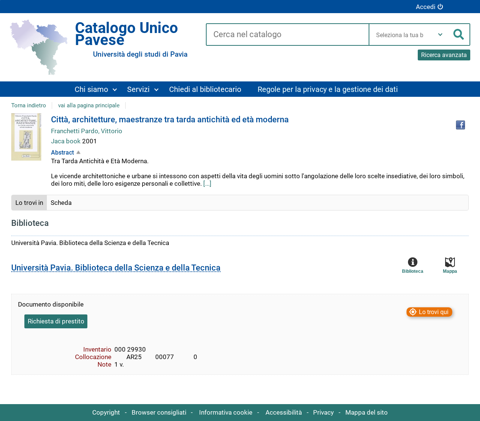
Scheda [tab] (61, 202)
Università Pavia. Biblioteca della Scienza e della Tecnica (115, 267)
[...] (207, 183)
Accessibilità (284, 412)
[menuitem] (95, 89)
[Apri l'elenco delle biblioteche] (440, 34)
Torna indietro (28, 105)
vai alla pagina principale (89, 105)
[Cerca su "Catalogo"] (287, 35)
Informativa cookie (225, 412)
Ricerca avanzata (444, 55)
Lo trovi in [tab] (29, 202)
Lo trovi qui (433, 312)
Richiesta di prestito (56, 321)
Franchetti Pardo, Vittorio (86, 131)
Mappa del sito (366, 412)
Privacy (323, 412)
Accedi (425, 7)
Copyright (106, 412)
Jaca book (66, 141)
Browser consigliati (159, 412)
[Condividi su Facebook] (460, 124)
